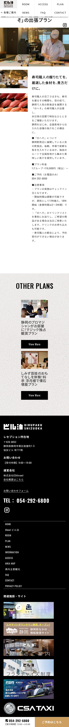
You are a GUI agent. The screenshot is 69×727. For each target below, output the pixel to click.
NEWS (25, 12)
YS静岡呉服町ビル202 (45, 587)
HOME (8, 524)
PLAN (60, 4)
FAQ (43, 12)
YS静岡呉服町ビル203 (55, 587)
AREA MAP (10, 563)
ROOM (25, 4)
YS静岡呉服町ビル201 (55, 575)
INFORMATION (12, 552)
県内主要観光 (12, 569)
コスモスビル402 (45, 563)
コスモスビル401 (55, 547)
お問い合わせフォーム (16, 490)
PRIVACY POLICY (13, 586)
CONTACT (60, 12)
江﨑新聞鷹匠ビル (45, 575)
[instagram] (35, 510)
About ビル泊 (12, 529)
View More (35, 344)
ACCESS (43, 4)
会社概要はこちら (14, 479)
